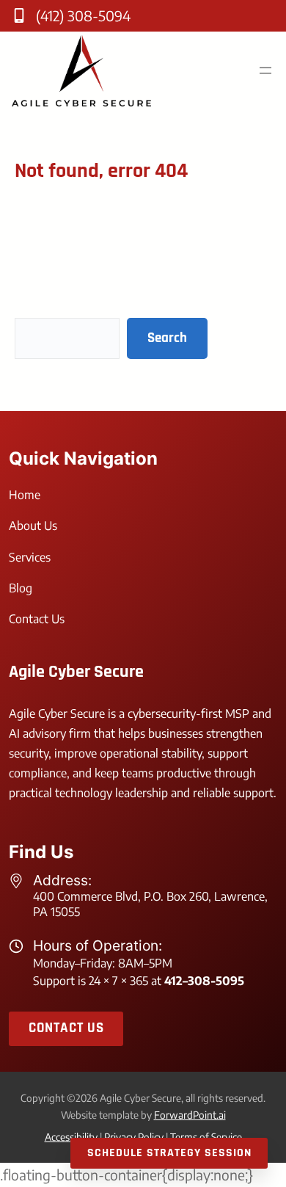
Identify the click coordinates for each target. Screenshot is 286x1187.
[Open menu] (265, 70)
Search (167, 338)
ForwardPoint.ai (190, 1114)
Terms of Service (206, 1136)
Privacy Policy (134, 1136)
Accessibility (71, 1136)
